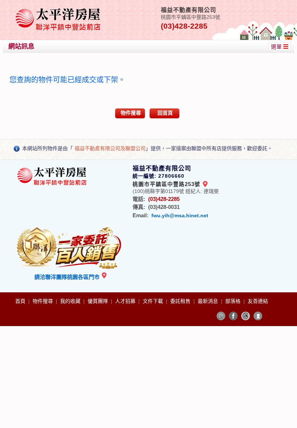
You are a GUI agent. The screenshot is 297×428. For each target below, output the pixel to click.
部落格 (233, 301)
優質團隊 (98, 301)
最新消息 (208, 301)
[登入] (258, 316)
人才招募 (126, 301)
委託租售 (181, 301)
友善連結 (258, 301)
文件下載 (153, 301)
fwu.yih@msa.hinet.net (179, 215)
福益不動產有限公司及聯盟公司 (110, 148)
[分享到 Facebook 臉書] (233, 316)
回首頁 (165, 113)
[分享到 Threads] (245, 316)
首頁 (21, 301)
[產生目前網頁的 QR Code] (221, 316)
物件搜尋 (131, 113)
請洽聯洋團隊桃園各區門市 (67, 277)
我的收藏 (71, 301)
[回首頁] (59, 8)
